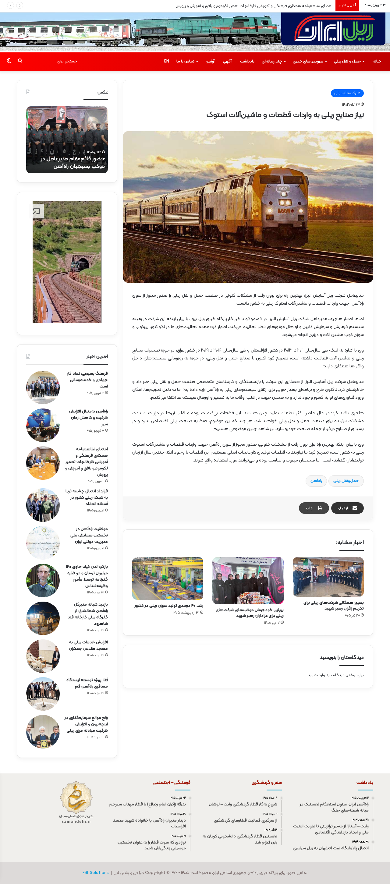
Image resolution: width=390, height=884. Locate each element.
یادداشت (247, 61)
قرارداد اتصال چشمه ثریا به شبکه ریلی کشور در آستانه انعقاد (87, 497)
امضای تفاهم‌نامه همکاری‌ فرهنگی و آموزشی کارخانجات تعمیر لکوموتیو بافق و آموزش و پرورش (254, 6)
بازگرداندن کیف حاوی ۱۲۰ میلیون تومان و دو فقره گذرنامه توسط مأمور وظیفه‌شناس (87, 576)
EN (166, 61)
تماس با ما (185, 61)
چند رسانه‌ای (272, 61)
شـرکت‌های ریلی (347, 93)
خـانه (377, 61)
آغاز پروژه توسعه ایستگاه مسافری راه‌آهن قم (87, 683)
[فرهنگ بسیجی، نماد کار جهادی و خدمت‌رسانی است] (43, 387)
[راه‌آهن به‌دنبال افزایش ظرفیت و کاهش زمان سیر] (43, 425)
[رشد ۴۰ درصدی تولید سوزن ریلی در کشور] (167, 578)
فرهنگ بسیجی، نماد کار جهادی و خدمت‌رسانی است (87, 380)
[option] (67, 139)
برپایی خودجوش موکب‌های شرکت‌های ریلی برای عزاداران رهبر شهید (250, 613)
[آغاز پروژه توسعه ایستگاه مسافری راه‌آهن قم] (43, 694)
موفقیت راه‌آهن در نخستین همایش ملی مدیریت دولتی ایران (89, 535)
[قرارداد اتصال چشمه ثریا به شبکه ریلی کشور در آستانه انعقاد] (43, 505)
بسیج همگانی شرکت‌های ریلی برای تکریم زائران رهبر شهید (333, 605)
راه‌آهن (316, 481)
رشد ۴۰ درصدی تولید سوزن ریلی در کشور (169, 606)
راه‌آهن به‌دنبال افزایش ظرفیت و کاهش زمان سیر (88, 417)
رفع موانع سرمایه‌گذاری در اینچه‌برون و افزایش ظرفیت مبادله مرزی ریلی (86, 724)
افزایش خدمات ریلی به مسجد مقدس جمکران (88, 645)
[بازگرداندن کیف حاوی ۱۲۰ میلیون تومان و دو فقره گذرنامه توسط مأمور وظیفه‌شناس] (43, 580)
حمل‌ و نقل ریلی (347, 61)
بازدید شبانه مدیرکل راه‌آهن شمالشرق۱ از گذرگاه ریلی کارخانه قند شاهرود (88, 614)
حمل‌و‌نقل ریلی (346, 481)
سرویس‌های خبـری (308, 61)
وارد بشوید (316, 675)
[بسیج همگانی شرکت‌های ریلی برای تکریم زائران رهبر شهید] (328, 577)
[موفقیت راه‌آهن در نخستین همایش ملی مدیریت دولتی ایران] (43, 543)
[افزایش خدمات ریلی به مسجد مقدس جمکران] (43, 656)
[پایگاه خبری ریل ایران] (333, 32)
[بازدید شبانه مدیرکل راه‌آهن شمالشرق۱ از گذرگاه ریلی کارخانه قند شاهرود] (43, 618)
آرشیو (210, 61)
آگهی (227, 61)
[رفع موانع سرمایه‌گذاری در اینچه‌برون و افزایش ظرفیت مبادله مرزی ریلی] (43, 731)
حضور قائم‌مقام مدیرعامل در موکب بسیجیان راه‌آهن (73, 163)
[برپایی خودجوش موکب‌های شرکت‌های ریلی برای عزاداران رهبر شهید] (247, 580)
